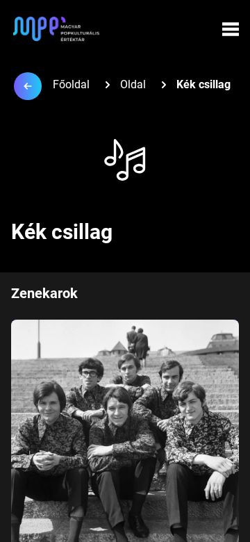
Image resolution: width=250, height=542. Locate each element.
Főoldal (71, 84)
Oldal (133, 84)
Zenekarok (44, 293)
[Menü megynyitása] (230, 29)
